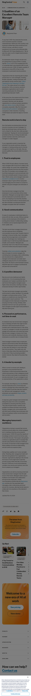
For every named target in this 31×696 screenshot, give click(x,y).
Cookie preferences (15, 694)
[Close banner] (27, 677)
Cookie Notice (9, 690)
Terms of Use (25, 690)
